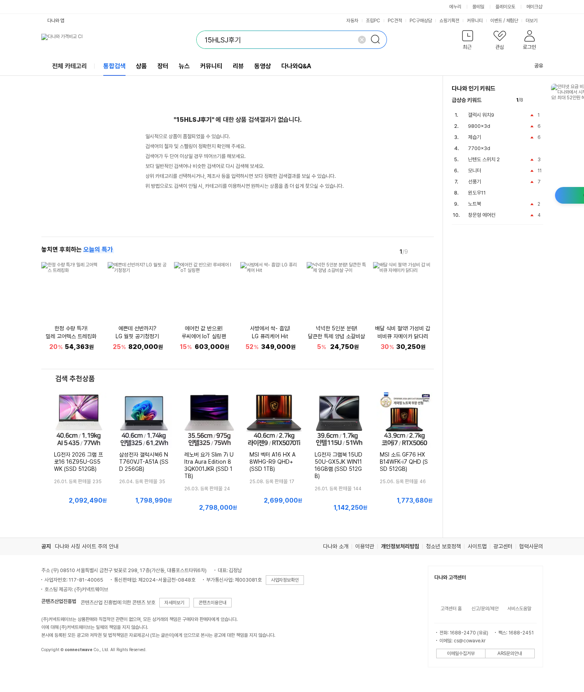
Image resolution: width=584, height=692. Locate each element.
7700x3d (479, 148)
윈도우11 (477, 193)
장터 (162, 66)
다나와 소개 (335, 546)
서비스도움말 (519, 608)
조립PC (373, 20)
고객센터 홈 (451, 608)
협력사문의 (531, 546)
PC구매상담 (421, 20)
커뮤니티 (475, 20)
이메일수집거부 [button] (461, 653)
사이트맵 (477, 546)
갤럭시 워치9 (481, 115)
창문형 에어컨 (481, 215)
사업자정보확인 (285, 580)
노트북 (474, 204)
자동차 (352, 20)
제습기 (474, 137)
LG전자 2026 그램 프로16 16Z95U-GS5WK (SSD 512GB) (78, 461)
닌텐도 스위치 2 (484, 159)
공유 (538, 66)
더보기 (532, 20)
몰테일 (478, 7)
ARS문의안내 (509, 653)
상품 (141, 66)
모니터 (474, 170)
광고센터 (502, 546)
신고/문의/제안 (485, 608)
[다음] (428, 251)
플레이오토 (505, 7)
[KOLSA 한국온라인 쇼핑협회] (55, 668)
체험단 (512, 20)
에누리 (455, 7)
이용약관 (364, 546)
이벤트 (496, 20)
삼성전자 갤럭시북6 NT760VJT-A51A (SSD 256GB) (143, 461)
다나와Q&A (296, 66)
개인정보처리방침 (400, 546)
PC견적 (395, 20)
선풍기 (474, 182)
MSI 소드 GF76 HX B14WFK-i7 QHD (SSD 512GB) (404, 461)
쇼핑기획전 (449, 20)
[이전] (417, 251)
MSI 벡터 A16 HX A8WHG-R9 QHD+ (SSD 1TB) (272, 461)
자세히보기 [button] (174, 602)
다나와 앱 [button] (55, 20)
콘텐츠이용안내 (212, 602)
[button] (468, 41)
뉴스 (184, 66)
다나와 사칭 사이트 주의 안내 (86, 546)
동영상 (262, 66)
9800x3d (479, 126)
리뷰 (238, 66)
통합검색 (114, 66)
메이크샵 (534, 7)
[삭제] (362, 40)
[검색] (378, 39)
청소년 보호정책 (443, 546)
